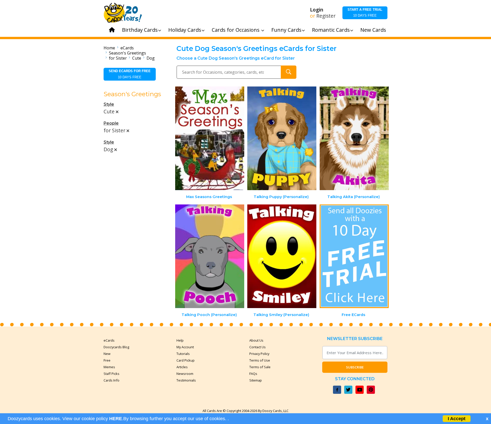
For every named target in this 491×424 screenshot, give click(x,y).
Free (107, 360)
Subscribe (355, 367)
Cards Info (111, 380)
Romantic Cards (331, 29)
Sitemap (255, 380)
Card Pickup (185, 360)
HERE (115, 418)
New (107, 354)
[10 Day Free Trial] (354, 256)
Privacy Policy (259, 354)
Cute (136, 58)
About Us (256, 340)
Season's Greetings (127, 53)
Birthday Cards (140, 29)
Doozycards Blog (116, 347)
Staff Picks (111, 374)
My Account (185, 347)
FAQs (253, 374)
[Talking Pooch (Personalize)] (209, 256)
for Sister (118, 58)
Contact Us (257, 347)
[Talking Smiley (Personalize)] (281, 256)
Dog (151, 58)
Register (326, 16)
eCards (127, 47)
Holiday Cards (184, 29)
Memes (109, 367)
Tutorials (183, 354)
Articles (182, 367)
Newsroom (184, 374)
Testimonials (186, 380)
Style (109, 104)
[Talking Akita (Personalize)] (354, 138)
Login (316, 10)
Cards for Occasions (236, 29)
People (111, 123)
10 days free (365, 12)
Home (109, 47)
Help (180, 340)
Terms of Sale (260, 367)
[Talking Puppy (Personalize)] (281, 138)
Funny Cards (286, 29)
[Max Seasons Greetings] (209, 138)
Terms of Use (259, 360)
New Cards (373, 29)
